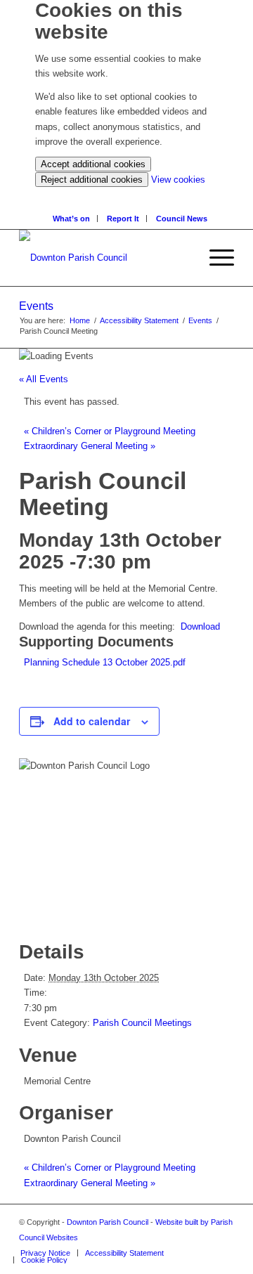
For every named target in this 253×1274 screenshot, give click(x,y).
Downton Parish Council (107, 1222)
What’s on (71, 218)
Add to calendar (91, 721)
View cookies (178, 179)
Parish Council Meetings (142, 1023)
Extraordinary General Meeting (89, 446)
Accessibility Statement (139, 320)
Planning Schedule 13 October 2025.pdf (105, 662)
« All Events (43, 379)
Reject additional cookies (92, 179)
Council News (181, 218)
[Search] (130, 194)
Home (80, 320)
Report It (123, 218)
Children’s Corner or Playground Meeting (109, 431)
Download (200, 626)
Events (36, 306)
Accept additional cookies (93, 164)
